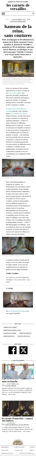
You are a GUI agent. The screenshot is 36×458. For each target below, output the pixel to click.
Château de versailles (27, 453)
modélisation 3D (9, 336)
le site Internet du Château (18, 113)
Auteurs (32, 447)
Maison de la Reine (10, 333)
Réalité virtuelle (24, 336)
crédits (31, 450)
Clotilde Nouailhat (18, 21)
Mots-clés (5, 450)
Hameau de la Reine (10, 327)
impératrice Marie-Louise (12, 330)
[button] (33, 14)
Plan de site (19, 450)
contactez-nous (19, 447)
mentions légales (7, 453)
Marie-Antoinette (25, 333)
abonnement (5, 447)
